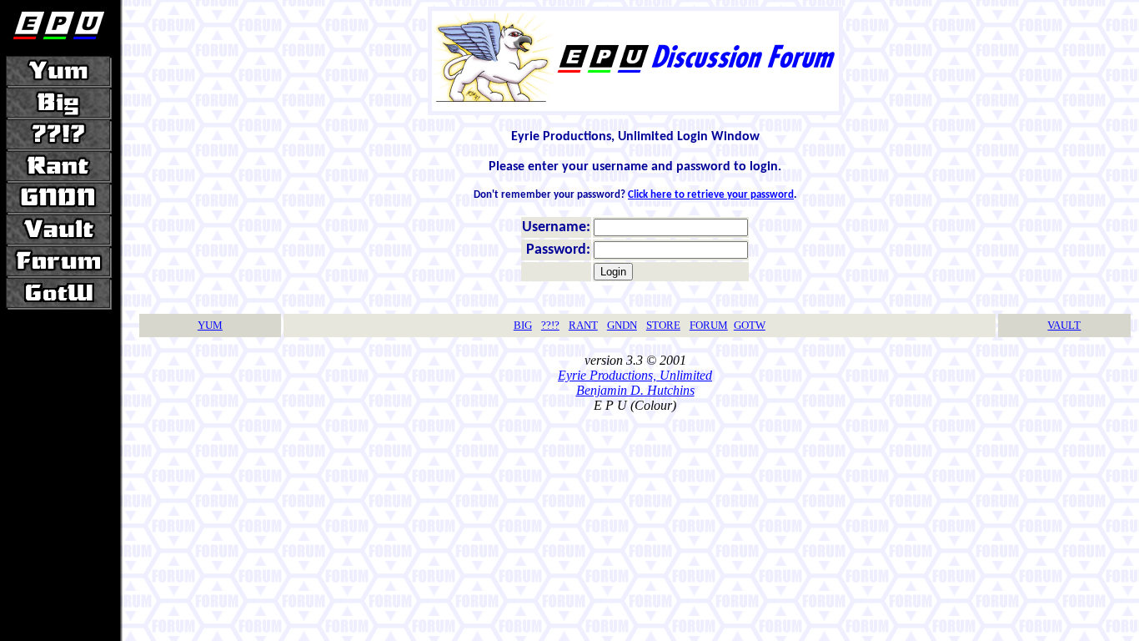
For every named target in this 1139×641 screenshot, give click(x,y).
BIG (523, 325)
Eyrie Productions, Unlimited (635, 375)
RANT (583, 325)
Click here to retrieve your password (711, 194)
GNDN (622, 325)
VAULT (1064, 325)
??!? (550, 325)
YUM (210, 325)
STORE (663, 325)
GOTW (749, 325)
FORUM (709, 325)
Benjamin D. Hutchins (635, 390)
